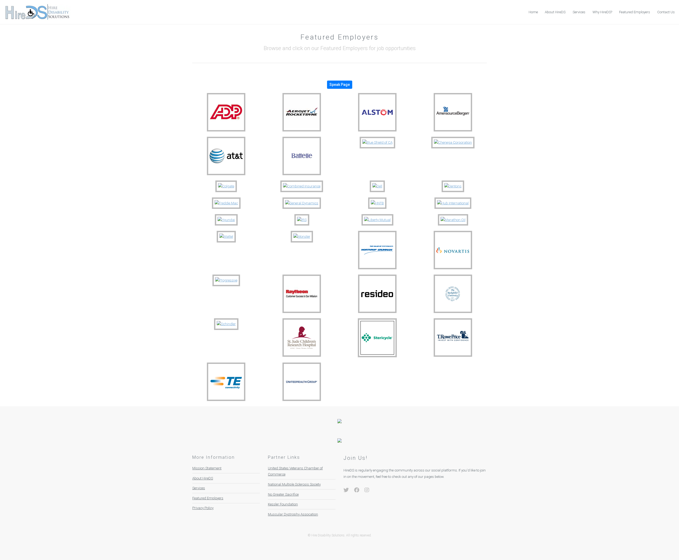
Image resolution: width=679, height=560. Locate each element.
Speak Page (339, 84)
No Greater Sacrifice (283, 494)
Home (533, 12)
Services (579, 12)
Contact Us (666, 12)
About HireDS (555, 12)
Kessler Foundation (283, 504)
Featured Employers (634, 12)
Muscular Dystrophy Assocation (293, 514)
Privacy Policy (203, 508)
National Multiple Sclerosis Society (294, 484)
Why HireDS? (602, 12)
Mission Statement (206, 468)
